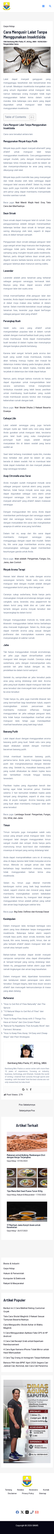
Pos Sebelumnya (27, 1105)
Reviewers (33, 1490)
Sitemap (42, 1493)
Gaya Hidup (9, 26)
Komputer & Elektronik (14, 1278)
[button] (50, 6)
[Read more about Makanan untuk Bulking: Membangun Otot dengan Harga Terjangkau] (27, 1141)
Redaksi (20, 1490)
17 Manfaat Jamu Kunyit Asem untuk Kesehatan (23, 1226)
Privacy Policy (28, 1493)
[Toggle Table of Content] (30, 117)
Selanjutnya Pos (27, 1111)
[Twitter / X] (22, 1512)
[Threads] (27, 1512)
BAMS (35, 1525)
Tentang (8, 1490)
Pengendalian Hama (10, 44)
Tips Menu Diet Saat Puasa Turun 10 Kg (24, 1191)
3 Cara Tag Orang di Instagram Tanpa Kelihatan (26, 1357)
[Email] (36, 1512)
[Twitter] (27, 1089)
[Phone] (32, 1512)
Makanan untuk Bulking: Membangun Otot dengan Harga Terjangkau (26, 1156)
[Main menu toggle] (43, 6)
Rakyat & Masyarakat (25, 1195)
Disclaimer (12, 1493)
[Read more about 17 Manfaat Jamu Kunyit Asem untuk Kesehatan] (27, 1211)
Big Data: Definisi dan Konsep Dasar (31, 911)
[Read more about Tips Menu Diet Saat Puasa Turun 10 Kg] (27, 1177)
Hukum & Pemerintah (13, 1273)
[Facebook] (30, 1089)
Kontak (46, 1490)
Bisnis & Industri (11, 1263)
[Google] (23, 1089)
